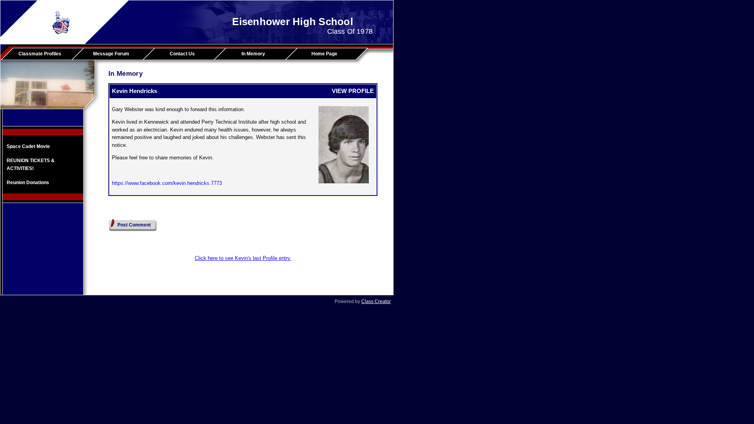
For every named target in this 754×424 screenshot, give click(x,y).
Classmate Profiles (39, 54)
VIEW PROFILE (353, 91)
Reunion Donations (28, 182)
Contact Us (182, 54)
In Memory (253, 54)
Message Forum (111, 54)
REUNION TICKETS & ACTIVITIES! (31, 164)
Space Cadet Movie (28, 146)
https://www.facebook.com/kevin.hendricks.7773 (167, 183)
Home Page (324, 54)
